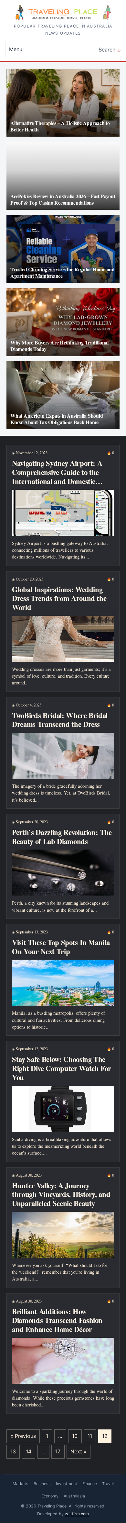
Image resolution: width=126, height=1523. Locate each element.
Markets (20, 1483)
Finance (89, 1483)
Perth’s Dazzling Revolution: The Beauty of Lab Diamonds (62, 837)
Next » (78, 1451)
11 (90, 1436)
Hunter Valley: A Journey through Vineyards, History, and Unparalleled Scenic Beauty (61, 1194)
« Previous (23, 1436)
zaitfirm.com (77, 1513)
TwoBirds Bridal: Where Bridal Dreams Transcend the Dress (60, 720)
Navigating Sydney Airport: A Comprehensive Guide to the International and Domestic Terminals (57, 476)
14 (28, 1451)
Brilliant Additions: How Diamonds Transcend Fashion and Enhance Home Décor (57, 1320)
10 (75, 1436)
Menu (15, 49)
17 (57, 1451)
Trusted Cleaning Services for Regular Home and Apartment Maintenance (62, 272)
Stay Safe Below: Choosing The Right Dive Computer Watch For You (61, 1068)
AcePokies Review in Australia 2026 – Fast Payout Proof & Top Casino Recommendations (62, 199)
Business (42, 1483)
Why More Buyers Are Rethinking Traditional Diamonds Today (59, 346)
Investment (66, 1483)
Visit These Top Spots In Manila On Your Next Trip (61, 947)
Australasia (74, 1496)
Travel (108, 1483)
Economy (49, 1496)
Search (107, 49)
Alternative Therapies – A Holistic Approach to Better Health (60, 126)
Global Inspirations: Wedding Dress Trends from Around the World (59, 598)
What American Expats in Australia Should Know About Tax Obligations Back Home (56, 419)
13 (13, 1451)
